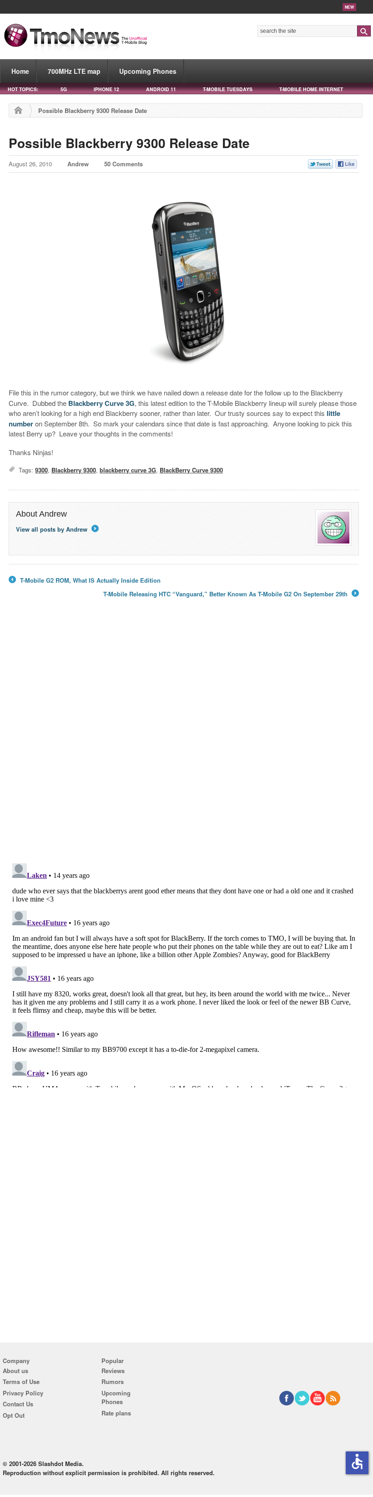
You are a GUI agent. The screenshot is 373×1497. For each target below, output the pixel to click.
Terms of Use (21, 1381)
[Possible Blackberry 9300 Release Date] (184, 281)
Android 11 (161, 89)
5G (63, 89)
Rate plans (116, 1413)
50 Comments (123, 163)
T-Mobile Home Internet (311, 89)
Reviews (113, 1370)
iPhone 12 (106, 89)
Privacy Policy (23, 1393)
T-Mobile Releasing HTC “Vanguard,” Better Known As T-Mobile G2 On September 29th (230, 594)
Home (20, 71)
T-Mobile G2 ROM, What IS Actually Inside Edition (85, 580)
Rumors (112, 1381)
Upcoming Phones (147, 71)
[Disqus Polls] (184, 737)
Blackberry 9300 (73, 470)
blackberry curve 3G (128, 470)
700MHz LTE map (74, 71)
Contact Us (18, 1404)
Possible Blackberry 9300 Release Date (129, 142)
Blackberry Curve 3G (101, 403)
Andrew (78, 163)
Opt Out (14, 1415)
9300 (41, 470)
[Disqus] (184, 973)
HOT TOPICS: (23, 89)
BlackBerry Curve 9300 (191, 470)
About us (15, 1370)
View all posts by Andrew (56, 529)
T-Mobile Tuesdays (227, 89)
